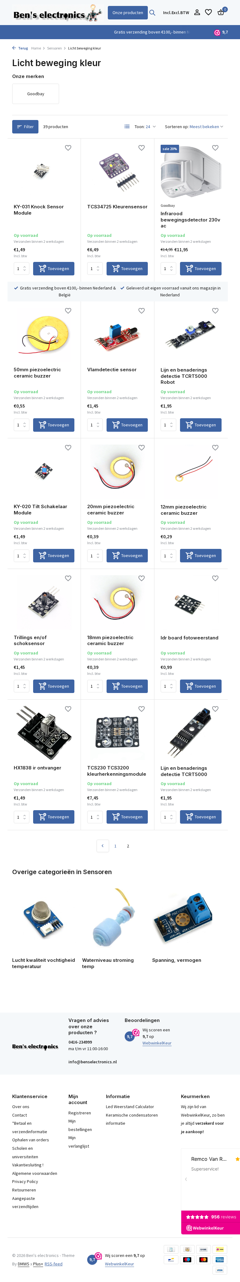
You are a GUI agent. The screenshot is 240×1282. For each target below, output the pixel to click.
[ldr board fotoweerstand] (191, 602)
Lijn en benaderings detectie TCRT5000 (184, 771)
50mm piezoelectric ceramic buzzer (37, 373)
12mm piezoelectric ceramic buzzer (184, 510)
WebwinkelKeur (157, 1043)
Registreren (79, 1113)
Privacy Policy (25, 1181)
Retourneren (24, 1190)
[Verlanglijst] (208, 13)
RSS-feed (53, 1264)
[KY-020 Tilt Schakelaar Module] (44, 472)
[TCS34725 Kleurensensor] (117, 172)
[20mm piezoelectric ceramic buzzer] (117, 472)
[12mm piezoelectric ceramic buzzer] (191, 472)
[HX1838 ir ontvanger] (44, 733)
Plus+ (38, 1264)
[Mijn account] (197, 12)
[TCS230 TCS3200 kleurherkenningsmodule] (117, 733)
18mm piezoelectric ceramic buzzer (110, 640)
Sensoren (54, 48)
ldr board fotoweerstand (189, 638)
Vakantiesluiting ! (27, 1165)
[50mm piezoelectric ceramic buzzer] (44, 335)
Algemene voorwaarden (34, 1173)
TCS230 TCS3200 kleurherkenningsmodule (116, 771)
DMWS (23, 1264)
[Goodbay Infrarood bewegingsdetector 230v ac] (191, 172)
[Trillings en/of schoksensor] (44, 602)
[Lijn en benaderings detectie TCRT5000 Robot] (191, 335)
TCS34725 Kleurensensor (117, 207)
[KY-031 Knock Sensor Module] (44, 172)
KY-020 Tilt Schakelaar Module (40, 509)
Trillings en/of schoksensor (30, 640)
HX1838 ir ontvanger (37, 768)
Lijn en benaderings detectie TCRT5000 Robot (184, 376)
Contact (19, 1115)
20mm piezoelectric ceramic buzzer (110, 509)
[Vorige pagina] (103, 846)
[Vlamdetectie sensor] (117, 335)
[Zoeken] (152, 12)
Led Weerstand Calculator (130, 1106)
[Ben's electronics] (58, 12)
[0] (219, 13)
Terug (23, 48)
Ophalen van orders (30, 1140)
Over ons (20, 1106)
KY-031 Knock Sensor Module (39, 210)
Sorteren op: (177, 126)
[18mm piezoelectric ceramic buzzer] (117, 602)
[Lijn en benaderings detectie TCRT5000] (191, 733)
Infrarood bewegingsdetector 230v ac (190, 220)
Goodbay (168, 205)
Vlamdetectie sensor (112, 370)
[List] (127, 126)
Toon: (140, 126)
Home (36, 48)
